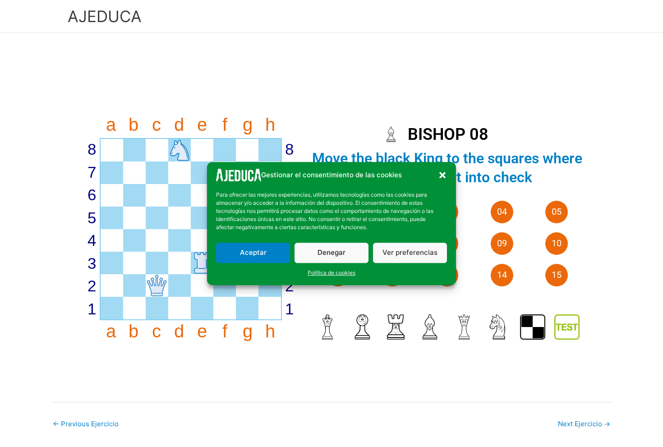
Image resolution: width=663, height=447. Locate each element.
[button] (442, 175)
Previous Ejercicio (86, 423)
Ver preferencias (409, 252)
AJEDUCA (105, 16)
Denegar (331, 252)
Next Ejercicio (584, 423)
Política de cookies (331, 272)
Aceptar (253, 252)
